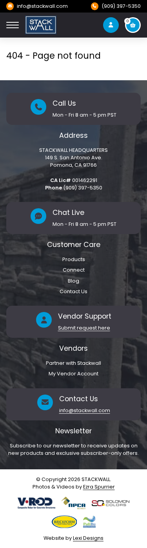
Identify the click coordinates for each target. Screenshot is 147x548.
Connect (74, 270)
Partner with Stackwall (73, 363)
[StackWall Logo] (40, 25)
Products (73, 259)
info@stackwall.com (42, 6)
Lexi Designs (88, 538)
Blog (73, 281)
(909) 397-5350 (121, 6)
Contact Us (73, 291)
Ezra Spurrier (99, 486)
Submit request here (84, 327)
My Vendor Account (73, 373)
